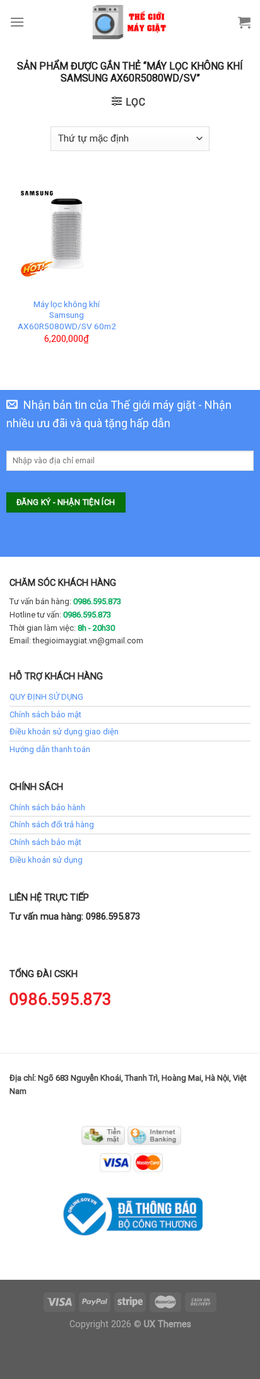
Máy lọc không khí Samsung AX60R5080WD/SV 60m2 (67, 315)
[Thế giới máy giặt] (130, 22)
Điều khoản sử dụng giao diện (64, 731)
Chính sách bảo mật (45, 714)
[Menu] (17, 21)
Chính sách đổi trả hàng (51, 824)
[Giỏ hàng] (244, 22)
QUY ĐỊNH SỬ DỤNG (46, 697)
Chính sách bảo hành (47, 807)
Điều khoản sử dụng (46, 860)
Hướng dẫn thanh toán (49, 749)
